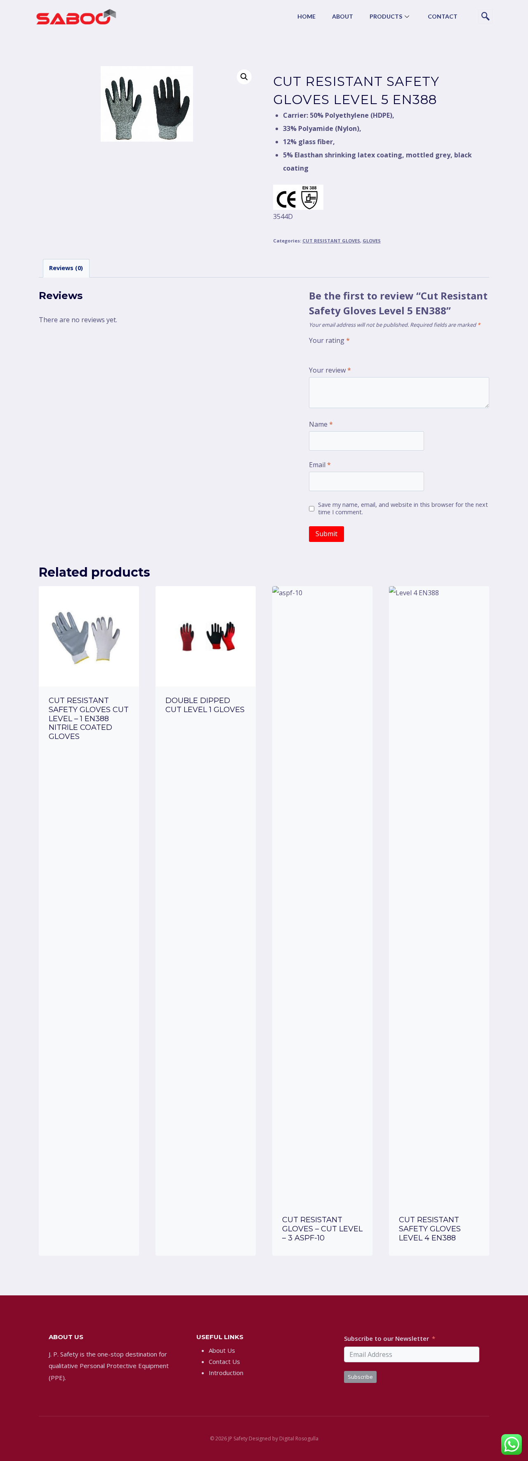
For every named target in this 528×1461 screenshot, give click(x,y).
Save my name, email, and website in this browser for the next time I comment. (403, 508)
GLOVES (372, 241)
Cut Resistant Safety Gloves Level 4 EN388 (430, 1228)
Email (320, 465)
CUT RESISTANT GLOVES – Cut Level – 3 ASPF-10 (322, 1228)
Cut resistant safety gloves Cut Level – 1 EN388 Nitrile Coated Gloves (89, 718)
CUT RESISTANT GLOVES (331, 241)
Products (386, 16)
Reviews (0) (66, 268)
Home (306, 16)
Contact (442, 16)
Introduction (226, 1372)
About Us (222, 1350)
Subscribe (360, 1376)
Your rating (329, 340)
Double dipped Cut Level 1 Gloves (205, 705)
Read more (89, 759)
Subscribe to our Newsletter (386, 1338)
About (342, 16)
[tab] (66, 268)
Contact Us (224, 1361)
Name (321, 424)
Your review (330, 370)
